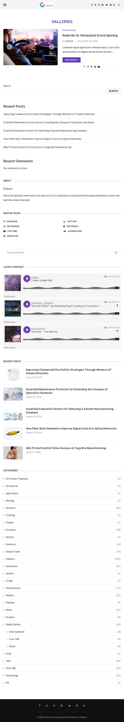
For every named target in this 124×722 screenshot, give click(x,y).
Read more (70, 60)
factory (63, 536)
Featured (63, 544)
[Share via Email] (99, 66)
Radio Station (63, 624)
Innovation (63, 566)
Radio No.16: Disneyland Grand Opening (90, 35)
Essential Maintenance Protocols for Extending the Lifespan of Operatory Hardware (48, 122)
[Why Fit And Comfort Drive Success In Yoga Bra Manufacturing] (13, 452)
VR (63, 682)
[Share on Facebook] (88, 66)
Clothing (63, 515)
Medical (63, 602)
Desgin (63, 522)
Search (7, 85)
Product (63, 617)
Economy (63, 529)
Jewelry (63, 573)
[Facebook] (92, 5)
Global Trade (63, 551)
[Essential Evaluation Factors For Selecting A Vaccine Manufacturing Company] (13, 413)
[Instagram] (99, 5)
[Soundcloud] (106, 5)
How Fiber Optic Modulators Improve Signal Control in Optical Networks (42, 138)
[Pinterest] (102, 5)
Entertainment (65, 631)
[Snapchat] (111, 5)
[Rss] (114, 5)
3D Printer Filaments (63, 478)
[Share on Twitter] (91, 66)
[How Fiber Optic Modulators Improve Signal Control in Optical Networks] (13, 433)
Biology (63, 500)
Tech (63, 660)
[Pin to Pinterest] (95, 66)
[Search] (119, 5)
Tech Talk (63, 668)
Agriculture (63, 493)
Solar (63, 653)
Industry (63, 558)
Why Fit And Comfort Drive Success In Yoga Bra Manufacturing (37, 147)
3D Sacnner (63, 485)
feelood (69, 41)
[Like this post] (84, 66)
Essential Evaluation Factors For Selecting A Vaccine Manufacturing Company (45, 130)
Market (63, 595)
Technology (63, 675)
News (63, 609)
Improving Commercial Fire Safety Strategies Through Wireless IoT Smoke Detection (49, 114)
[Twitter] (95, 5)
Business (63, 507)
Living (63, 580)
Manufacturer (63, 587)
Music (65, 646)
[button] (9, 47)
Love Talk (65, 638)
